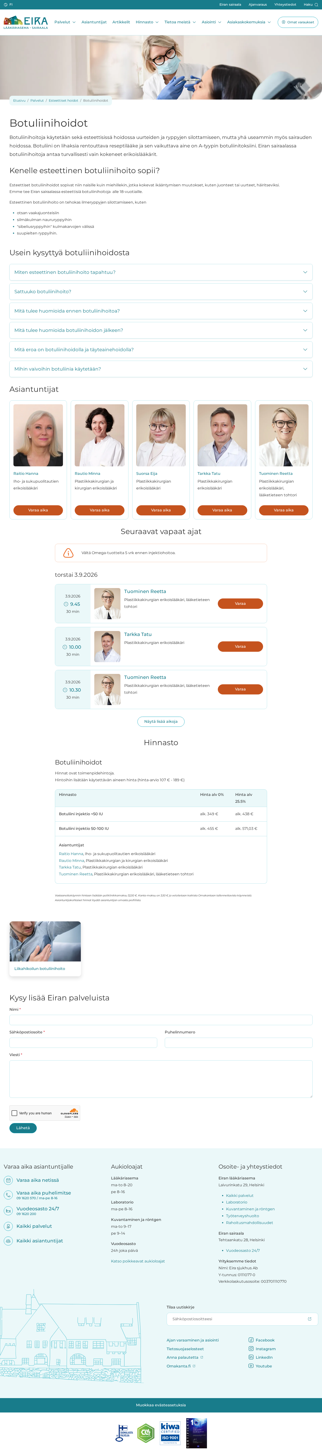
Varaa (240, 603)
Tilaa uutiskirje (180, 1307)
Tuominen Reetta (276, 473)
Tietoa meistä (177, 22)
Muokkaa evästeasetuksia (161, 1405)
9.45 (74, 604)
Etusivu (19, 100)
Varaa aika (38, 510)
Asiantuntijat (94, 22)
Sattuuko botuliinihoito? (42, 291)
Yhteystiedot (285, 4)
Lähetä (23, 1128)
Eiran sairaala (230, 4)
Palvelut (62, 22)
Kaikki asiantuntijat (36, 1241)
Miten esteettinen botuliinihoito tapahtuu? (65, 272)
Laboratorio (236, 1202)
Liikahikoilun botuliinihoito (39, 968)
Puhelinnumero (180, 1032)
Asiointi (209, 22)
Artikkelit (121, 22)
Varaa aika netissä (34, 1180)
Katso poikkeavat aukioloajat (138, 1261)
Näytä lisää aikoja (161, 721)
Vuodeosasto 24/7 (243, 1250)
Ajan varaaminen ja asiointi (193, 1340)
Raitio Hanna (25, 473)
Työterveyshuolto (242, 1216)
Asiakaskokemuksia (246, 22)
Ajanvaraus (258, 4)
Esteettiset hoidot (63, 100)
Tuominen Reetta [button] (145, 591)
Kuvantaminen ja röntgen (250, 1209)
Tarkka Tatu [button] (138, 634)
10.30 (74, 690)
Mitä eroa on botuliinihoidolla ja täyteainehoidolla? (74, 349)
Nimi (15, 1009)
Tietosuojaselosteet (185, 1349)
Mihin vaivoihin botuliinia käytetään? (57, 369)
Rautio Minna (87, 473)
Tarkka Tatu (209, 473)
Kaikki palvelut (31, 1226)
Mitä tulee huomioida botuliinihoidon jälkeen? (68, 330)
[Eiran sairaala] (26, 22)
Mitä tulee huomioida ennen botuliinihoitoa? (67, 311)
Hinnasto (144, 22)
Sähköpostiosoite (27, 1032)
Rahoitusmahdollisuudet (249, 1222)
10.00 (74, 647)
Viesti (15, 1054)
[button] (8, 5)
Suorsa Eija (146, 473)
